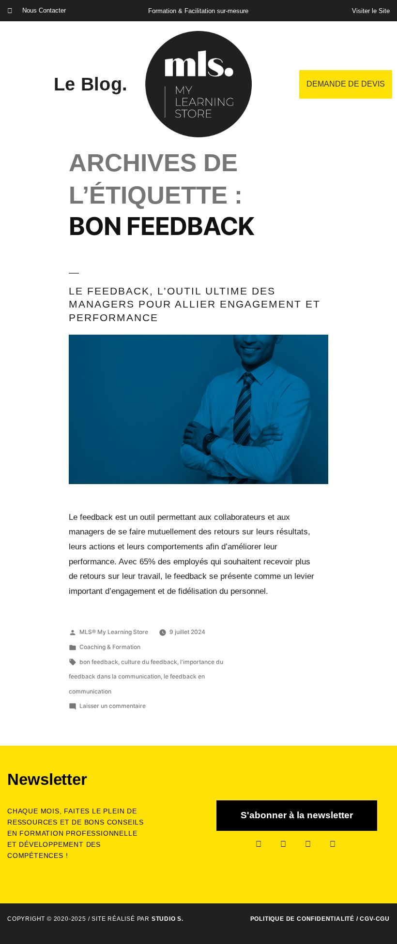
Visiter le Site (371, 11)
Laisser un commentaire (112, 705)
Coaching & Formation (109, 646)
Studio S (167, 918)
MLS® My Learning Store (113, 631)
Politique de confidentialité (302, 918)
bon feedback (98, 661)
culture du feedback (149, 661)
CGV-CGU (375, 918)
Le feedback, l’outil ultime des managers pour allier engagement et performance (195, 304)
